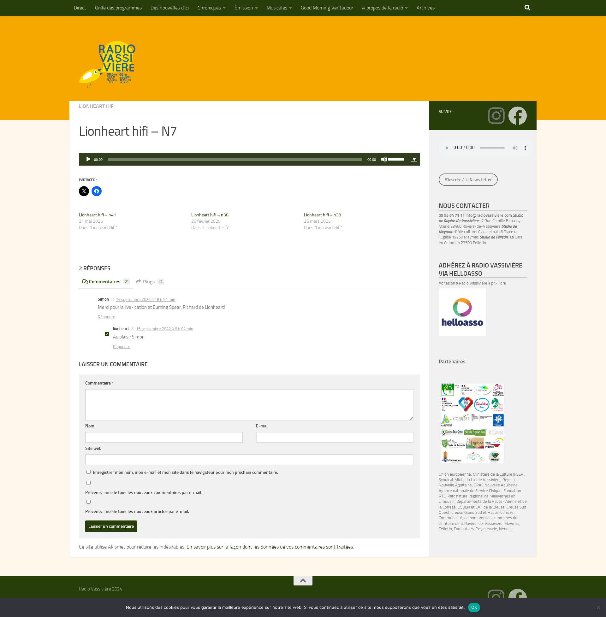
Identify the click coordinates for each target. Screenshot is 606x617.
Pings (152, 282)
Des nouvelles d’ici (170, 8)
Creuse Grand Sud (466, 512)
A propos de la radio (382, 8)
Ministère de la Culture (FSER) (498, 474)
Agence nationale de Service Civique (470, 490)
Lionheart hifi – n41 (97, 215)
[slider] (397, 158)
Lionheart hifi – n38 (210, 215)
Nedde (505, 528)
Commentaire (99, 383)
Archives (426, 8)
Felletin (445, 528)
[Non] (598, 607)
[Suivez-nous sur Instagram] (496, 115)
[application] (244, 159)
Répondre (106, 316)
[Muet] (384, 159)
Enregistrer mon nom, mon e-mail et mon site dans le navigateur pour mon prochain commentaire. (185, 472)
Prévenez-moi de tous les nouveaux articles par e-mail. (137, 511)
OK (474, 607)
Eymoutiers (464, 528)
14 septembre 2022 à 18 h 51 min (145, 299)
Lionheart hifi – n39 (322, 215)
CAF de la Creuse (490, 507)
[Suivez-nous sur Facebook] (517, 115)
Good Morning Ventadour (327, 8)
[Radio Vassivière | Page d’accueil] (111, 64)
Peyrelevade (486, 528)
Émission (244, 8)
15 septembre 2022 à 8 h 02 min (164, 328)
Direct (80, 8)
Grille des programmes (118, 8)
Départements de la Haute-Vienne (486, 501)
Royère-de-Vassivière (483, 523)
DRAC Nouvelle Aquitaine (496, 485)
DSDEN (464, 507)
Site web (93, 448)
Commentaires (108, 282)
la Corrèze (447, 507)
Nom (89, 426)
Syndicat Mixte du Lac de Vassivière (470, 479)
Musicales (277, 8)
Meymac (511, 523)
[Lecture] (88, 159)
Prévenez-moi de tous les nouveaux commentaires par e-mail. (143, 492)
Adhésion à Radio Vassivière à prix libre (472, 283)
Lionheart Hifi (97, 106)
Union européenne (455, 474)
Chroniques (209, 8)
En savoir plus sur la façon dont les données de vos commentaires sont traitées (270, 547)
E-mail (262, 426)
